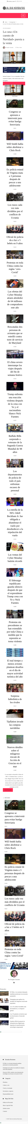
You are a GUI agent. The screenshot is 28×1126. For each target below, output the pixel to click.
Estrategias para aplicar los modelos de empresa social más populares (18, 1001)
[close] (14, 83)
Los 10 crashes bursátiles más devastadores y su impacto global (18, 1008)
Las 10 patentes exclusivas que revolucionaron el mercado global (18, 1016)
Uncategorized (7, 28)
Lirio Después (8, 790)
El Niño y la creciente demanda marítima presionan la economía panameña (18, 994)
